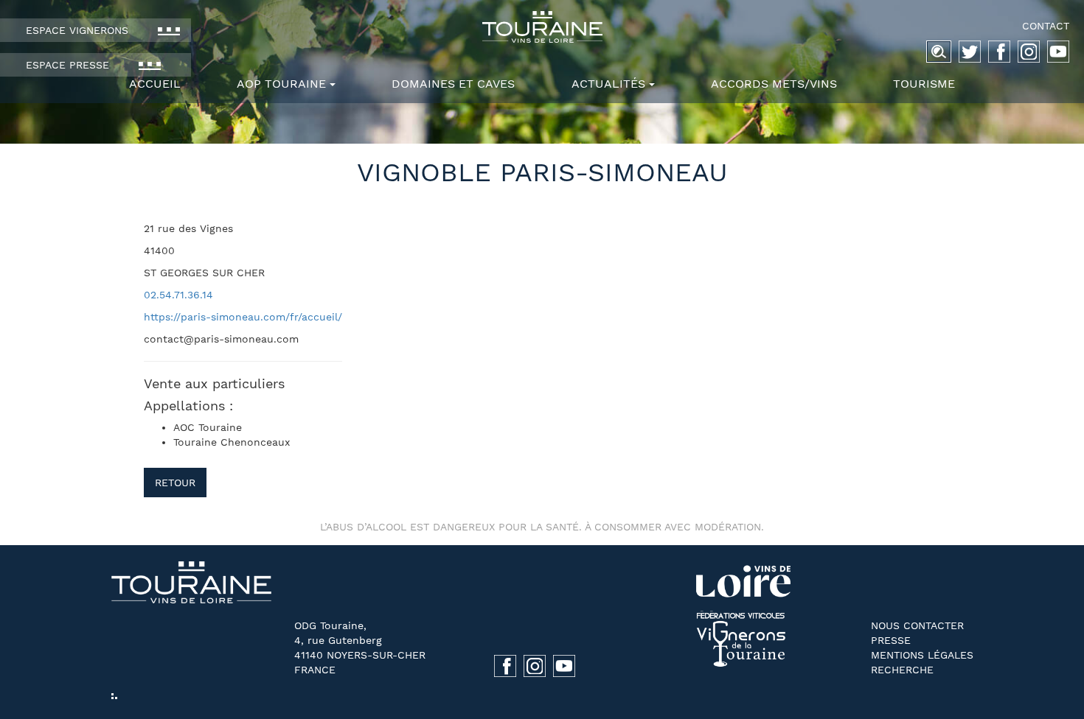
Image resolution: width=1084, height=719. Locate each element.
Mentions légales (922, 655)
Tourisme (924, 84)
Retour (175, 482)
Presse (891, 640)
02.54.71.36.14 (178, 295)
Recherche (902, 670)
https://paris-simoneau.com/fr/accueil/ (243, 317)
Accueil (155, 84)
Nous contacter (917, 625)
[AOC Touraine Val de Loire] (542, 27)
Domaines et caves (453, 84)
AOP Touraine (281, 84)
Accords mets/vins (774, 84)
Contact (1045, 26)
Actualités (608, 84)
